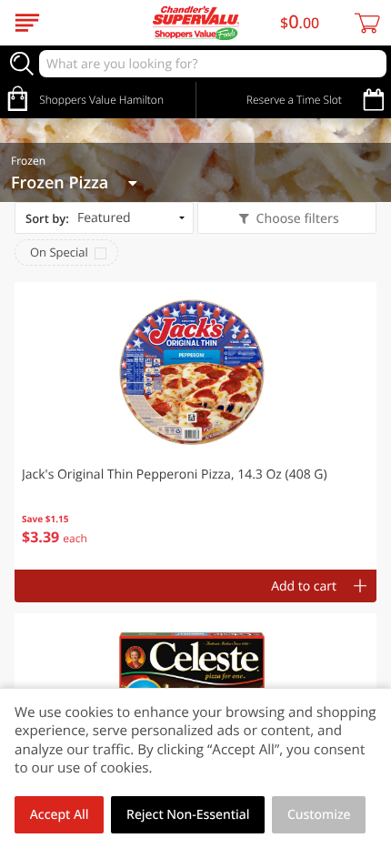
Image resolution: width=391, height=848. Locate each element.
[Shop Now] (27, 22)
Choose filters (297, 218)
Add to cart (303, 586)
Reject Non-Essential (187, 814)
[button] (195, 426)
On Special (59, 252)
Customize (319, 814)
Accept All (59, 814)
